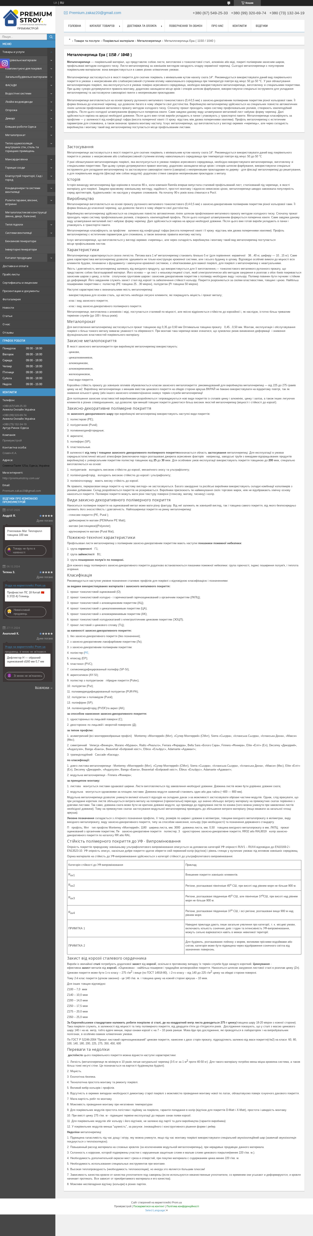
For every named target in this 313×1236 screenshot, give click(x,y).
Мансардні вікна (16, 159)
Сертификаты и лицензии (20, 283)
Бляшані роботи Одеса (20, 127)
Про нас (217, 25)
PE (86, 652)
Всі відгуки (42, 687)
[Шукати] (51, 37)
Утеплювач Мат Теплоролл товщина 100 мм (24, 532)
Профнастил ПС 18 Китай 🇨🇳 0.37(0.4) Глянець (25, 594)
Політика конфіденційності (183, 1206)
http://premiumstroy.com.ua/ (21, 478)
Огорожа (11, 110)
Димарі (10, 118)
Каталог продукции (18, 258)
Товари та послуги (87, 40)
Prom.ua (177, 1202)
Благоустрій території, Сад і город (23, 178)
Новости (8, 307)
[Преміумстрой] (27, 18)
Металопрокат (15, 135)
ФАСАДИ (11, 85)
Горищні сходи (15, 167)
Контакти (240, 25)
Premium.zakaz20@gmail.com (22, 491)
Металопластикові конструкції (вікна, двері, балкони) (26, 214)
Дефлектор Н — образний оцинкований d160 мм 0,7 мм (25, 659)
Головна (74, 25)
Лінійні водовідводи (19, 102)
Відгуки (262, 25)
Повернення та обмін (185, 25)
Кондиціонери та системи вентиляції (22, 190)
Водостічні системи (18, 93)
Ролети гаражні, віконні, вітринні (21, 202)
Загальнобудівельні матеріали (26, 77)
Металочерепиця (149, 40)
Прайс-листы (11, 274)
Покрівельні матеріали (20, 60)
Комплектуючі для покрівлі (23, 68)
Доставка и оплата (15, 266)
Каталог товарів (102, 25)
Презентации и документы (21, 291)
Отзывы (8, 332)
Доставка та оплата (141, 25)
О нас (6, 324)
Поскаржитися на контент (149, 1206)
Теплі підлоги (14, 224)
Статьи (7, 316)
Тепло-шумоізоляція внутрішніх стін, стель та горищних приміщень (22, 147)
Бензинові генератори (20, 241)
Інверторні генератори (21, 249)
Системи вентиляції (18, 233)
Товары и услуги (13, 52)
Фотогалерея (12, 299)
